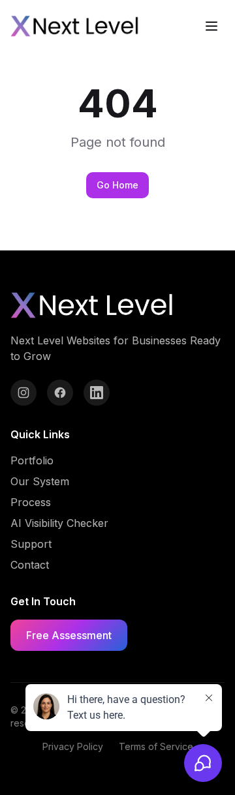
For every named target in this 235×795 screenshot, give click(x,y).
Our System (39, 481)
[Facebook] (60, 393)
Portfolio (32, 460)
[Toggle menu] (211, 26)
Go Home (117, 184)
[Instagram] (23, 393)
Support (31, 543)
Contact (29, 564)
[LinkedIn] (97, 393)
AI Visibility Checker (59, 523)
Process (30, 502)
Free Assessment (69, 635)
